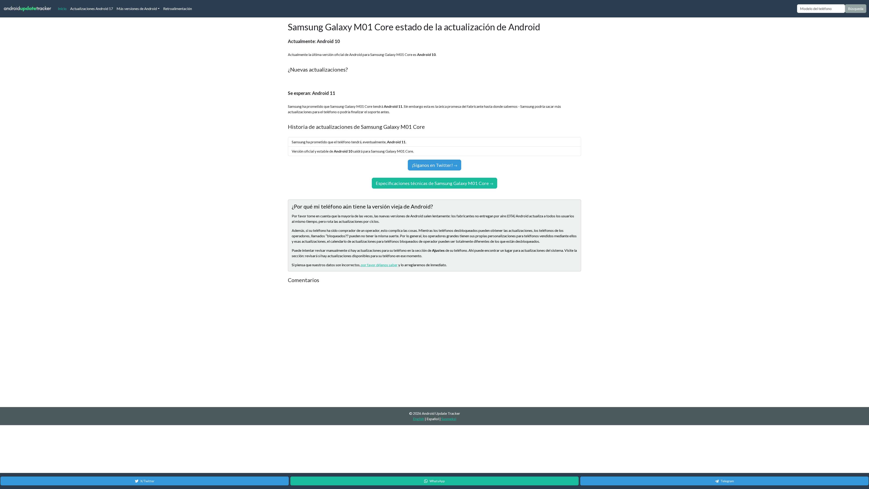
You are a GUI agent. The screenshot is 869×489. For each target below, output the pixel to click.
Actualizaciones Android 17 (91, 8)
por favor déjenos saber (379, 265)
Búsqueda (855, 8)
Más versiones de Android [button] (137, 8)
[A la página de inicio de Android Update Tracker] (28, 9)
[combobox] (821, 8)
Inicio (63, 8)
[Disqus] (373, 345)
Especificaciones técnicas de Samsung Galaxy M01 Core (433, 183)
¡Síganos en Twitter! (433, 165)
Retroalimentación (177, 8)
